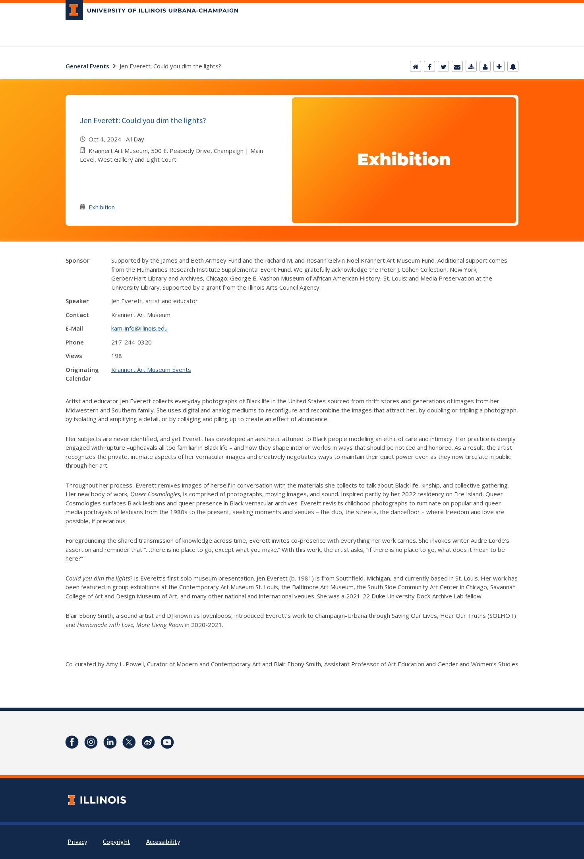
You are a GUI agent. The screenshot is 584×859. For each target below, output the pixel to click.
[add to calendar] (471, 66)
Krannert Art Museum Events (151, 369)
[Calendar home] (415, 66)
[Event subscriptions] (512, 66)
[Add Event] (499, 66)
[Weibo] (148, 742)
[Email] (457, 66)
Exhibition (102, 207)
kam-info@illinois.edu (139, 328)
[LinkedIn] (110, 742)
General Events (87, 66)
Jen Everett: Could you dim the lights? (143, 120)
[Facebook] (429, 66)
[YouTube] (167, 742)
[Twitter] (443, 66)
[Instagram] (91, 742)
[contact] (485, 66)
